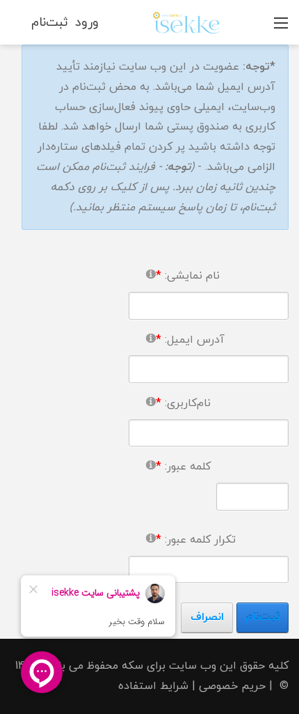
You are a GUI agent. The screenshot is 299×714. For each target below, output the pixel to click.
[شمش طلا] (186, 21)
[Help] (151, 273)
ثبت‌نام (49, 22)
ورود (87, 22)
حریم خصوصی (232, 686)
